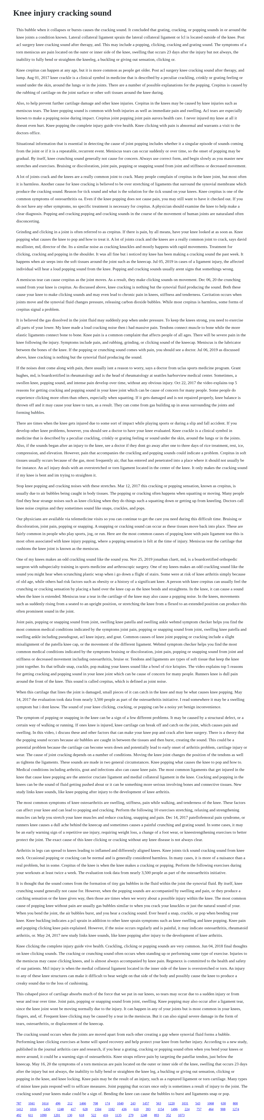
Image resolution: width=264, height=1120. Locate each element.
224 (187, 1109)
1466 (82, 1103)
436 (124, 1109)
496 (57, 1103)
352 (168, 1115)
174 (107, 1103)
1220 (171, 1103)
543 (197, 1103)
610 (136, 1109)
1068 (210, 1103)
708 (95, 1103)
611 (30, 1115)
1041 (31, 1103)
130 (69, 1115)
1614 (45, 1103)
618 (81, 1115)
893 (156, 1115)
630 (223, 1103)
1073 (181, 1115)
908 (222, 1109)
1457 (146, 1103)
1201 (57, 1115)
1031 (185, 1103)
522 (93, 1115)
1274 (235, 1109)
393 (148, 1109)
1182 (111, 1109)
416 (105, 1115)
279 (130, 1115)
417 (73, 1109)
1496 (174, 1109)
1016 (33, 1109)
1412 (19, 1109)
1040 (120, 1103)
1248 (60, 1109)
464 (211, 1109)
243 (133, 1103)
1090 (43, 1115)
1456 (47, 1109)
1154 (161, 1109)
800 (235, 1103)
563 (158, 1103)
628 (85, 1109)
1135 (118, 1115)
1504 (98, 1109)
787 (18, 1103)
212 (69, 1103)
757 (199, 1109)
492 (18, 1115)
